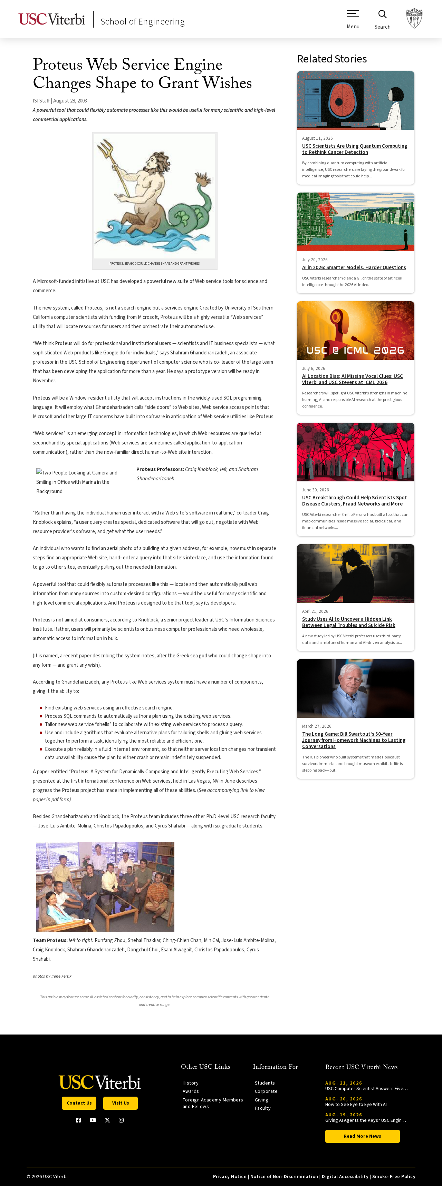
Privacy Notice (230, 1176)
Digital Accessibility (345, 1176)
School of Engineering (142, 21)
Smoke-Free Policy (393, 1176)
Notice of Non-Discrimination (284, 1176)
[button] (353, 22)
